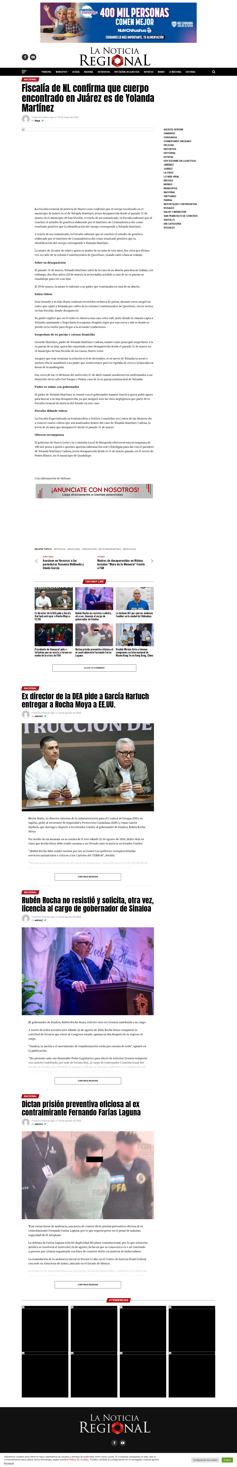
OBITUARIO (170, 196)
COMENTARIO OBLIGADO (177, 141)
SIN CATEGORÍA (172, 224)
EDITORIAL (190, 71)
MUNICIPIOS (61, 71)
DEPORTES (148, 71)
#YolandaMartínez (110, 549)
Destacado (130, 549)
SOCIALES (169, 227)
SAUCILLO (169, 220)
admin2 (39, 716)
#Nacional (74, 549)
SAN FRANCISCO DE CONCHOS (181, 216)
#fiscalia (60, 549)
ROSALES (169, 208)
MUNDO (161, 71)
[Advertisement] (94, 522)
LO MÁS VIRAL (175, 71)
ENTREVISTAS (104, 71)
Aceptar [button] (227, 1460)
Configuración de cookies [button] (205, 1460)
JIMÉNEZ (169, 164)
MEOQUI (168, 180)
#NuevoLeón (90, 549)
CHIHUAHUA (170, 137)
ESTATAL (76, 71)
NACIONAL (88, 71)
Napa (37, 120)
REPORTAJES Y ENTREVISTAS (180, 204)
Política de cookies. (79, 1459)
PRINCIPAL (46, 71)
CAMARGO (169, 133)
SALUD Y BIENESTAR (118, 80)
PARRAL (168, 200)
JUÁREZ (168, 169)
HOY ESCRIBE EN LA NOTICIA (126, 71)
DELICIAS (169, 145)
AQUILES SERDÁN (173, 129)
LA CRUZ (168, 172)
